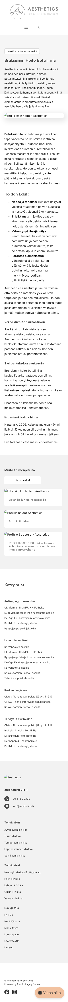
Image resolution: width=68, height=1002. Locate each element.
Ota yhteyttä (11, 941)
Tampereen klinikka (15, 842)
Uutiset (8, 947)
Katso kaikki (22, 480)
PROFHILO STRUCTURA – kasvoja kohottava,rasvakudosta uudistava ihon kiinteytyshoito (32, 546)
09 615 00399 (21, 798)
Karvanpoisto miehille (16, 646)
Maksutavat (11, 928)
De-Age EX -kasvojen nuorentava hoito (27, 618)
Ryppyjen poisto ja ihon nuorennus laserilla (29, 612)
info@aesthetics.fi (23, 806)
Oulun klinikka (12, 891)
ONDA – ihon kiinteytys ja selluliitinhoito (27, 701)
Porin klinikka (12, 878)
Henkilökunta (12, 921)
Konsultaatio (11, 934)
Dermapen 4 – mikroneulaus (20, 741)
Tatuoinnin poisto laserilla (19, 678)
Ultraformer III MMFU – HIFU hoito (24, 607)
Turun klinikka (12, 836)
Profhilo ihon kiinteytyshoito (20, 623)
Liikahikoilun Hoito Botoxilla (27, 499)
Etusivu (8, 915)
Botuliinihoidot (19, 521)
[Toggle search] (38, 27)
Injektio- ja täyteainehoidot (22, 51)
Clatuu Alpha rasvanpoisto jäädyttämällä (28, 696)
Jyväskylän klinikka (15, 829)
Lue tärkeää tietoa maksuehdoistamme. (31, 442)
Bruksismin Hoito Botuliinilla (20, 730)
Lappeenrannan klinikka (18, 849)
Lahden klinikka (13, 885)
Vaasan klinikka (13, 898)
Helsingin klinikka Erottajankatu (22, 872)
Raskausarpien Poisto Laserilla (22, 672)
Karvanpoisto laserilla (16, 667)
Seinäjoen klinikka (14, 855)
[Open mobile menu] (26, 27)
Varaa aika (52, 993)
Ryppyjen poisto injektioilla (20, 628)
